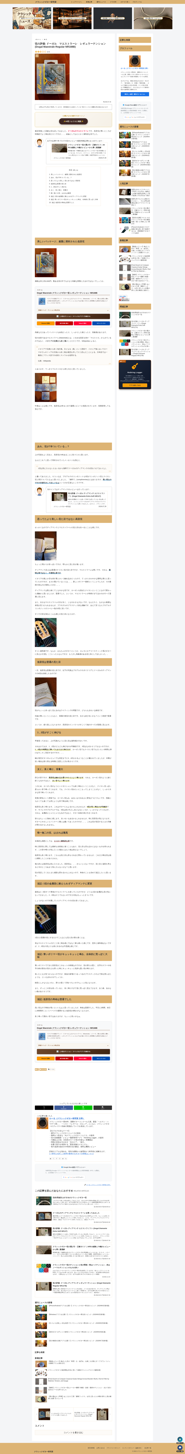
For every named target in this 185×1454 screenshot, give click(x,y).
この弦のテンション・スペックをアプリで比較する (73, 316)
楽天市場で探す (64, 323)
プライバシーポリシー (113, 1448)
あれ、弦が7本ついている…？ (61, 177)
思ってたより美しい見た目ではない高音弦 (65, 181)
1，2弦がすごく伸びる (58, 187)
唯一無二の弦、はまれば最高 (61, 193)
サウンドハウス (101, 323)
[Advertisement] (73, 221)
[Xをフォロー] (53, 1158)
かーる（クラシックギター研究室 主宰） (67, 1118)
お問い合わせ (101, 1448)
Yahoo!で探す (83, 323)
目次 (70, 170)
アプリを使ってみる (135, 385)
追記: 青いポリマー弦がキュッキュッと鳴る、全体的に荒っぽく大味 (74, 199)
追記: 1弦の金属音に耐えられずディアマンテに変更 (68, 196)
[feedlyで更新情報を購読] (63, 1158)
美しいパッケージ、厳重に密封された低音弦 (66, 174)
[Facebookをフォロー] (56, 1158)
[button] (102, 1108)
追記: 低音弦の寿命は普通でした (63, 202)
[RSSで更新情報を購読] (66, 1158)
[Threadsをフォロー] (59, 1158)
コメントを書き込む (73, 1432)
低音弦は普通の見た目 (58, 184)
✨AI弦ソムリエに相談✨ (73, 121)
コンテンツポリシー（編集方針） (132, 1448)
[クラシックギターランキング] (124, 300)
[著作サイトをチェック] (50, 1158)
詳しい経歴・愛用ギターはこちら (135, 94)
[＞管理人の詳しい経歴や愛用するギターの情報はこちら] (71, 1154)
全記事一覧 (147, 1448)
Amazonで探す (45, 323)
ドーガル (52, 1069)
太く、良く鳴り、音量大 (59, 190)
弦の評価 (44, 1069)
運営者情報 (91, 1448)
